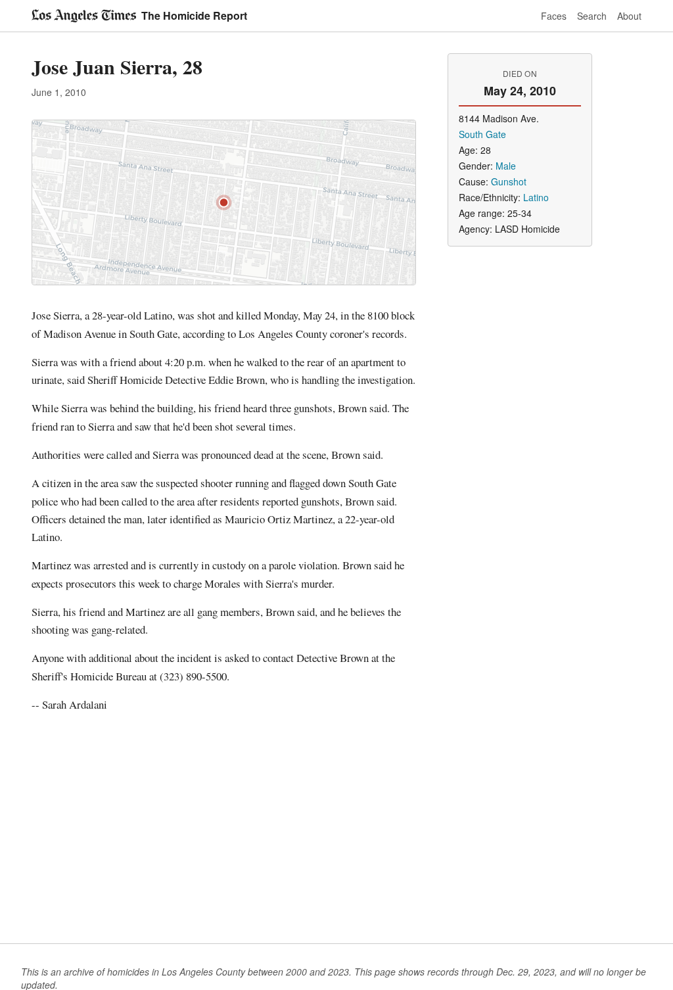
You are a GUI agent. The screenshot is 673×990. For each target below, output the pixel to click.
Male (506, 165)
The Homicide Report (194, 15)
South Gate (482, 134)
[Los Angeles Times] (84, 15)
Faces (554, 15)
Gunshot (508, 181)
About (629, 15)
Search (592, 15)
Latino (536, 197)
